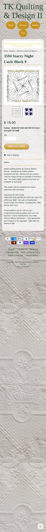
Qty (5, 135)
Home (6, 51)
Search (11, 249)
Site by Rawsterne (23, 266)
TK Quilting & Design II (23, 11)
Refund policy (32, 255)
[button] (11, 155)
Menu (10, 25)
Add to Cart (16, 146)
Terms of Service (15, 255)
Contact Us (22, 249)
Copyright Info (12, 252)
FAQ (23, 252)
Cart (23, 33)
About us (34, 249)
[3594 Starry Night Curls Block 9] (17, 112)
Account (23, 25)
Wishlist (35, 25)
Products (12, 51)
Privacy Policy (33, 252)
